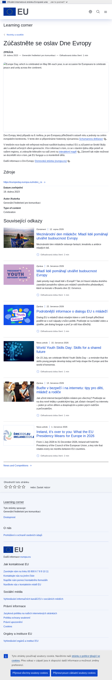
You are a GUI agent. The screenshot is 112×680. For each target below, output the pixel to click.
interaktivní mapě (68, 151)
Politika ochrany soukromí (17, 618)
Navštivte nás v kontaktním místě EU (22, 584)
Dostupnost (9, 517)
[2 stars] (8, 487)
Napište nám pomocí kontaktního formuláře (26, 580)
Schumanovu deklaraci (91, 139)
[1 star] (6, 487)
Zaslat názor (43, 487)
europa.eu (25, 557)
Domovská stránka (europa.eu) (51, 161)
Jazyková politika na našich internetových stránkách (30, 613)
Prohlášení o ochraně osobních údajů (23, 535)
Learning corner (14, 502)
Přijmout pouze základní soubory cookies (74, 673)
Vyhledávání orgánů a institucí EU (21, 641)
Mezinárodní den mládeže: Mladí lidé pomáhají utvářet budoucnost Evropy (72, 236)
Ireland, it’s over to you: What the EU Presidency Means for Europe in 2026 (65, 434)
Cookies (8, 626)
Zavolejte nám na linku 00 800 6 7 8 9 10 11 (26, 571)
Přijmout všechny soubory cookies (30, 673)
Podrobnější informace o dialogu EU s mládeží (72, 311)
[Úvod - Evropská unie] (16, 12)
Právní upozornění (13, 622)
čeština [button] (90, 11)
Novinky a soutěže (15, 34)
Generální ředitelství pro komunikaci (22, 203)
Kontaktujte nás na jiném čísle (19, 576)
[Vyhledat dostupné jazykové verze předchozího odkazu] (105, 139)
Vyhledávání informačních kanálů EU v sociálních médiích (33, 599)
